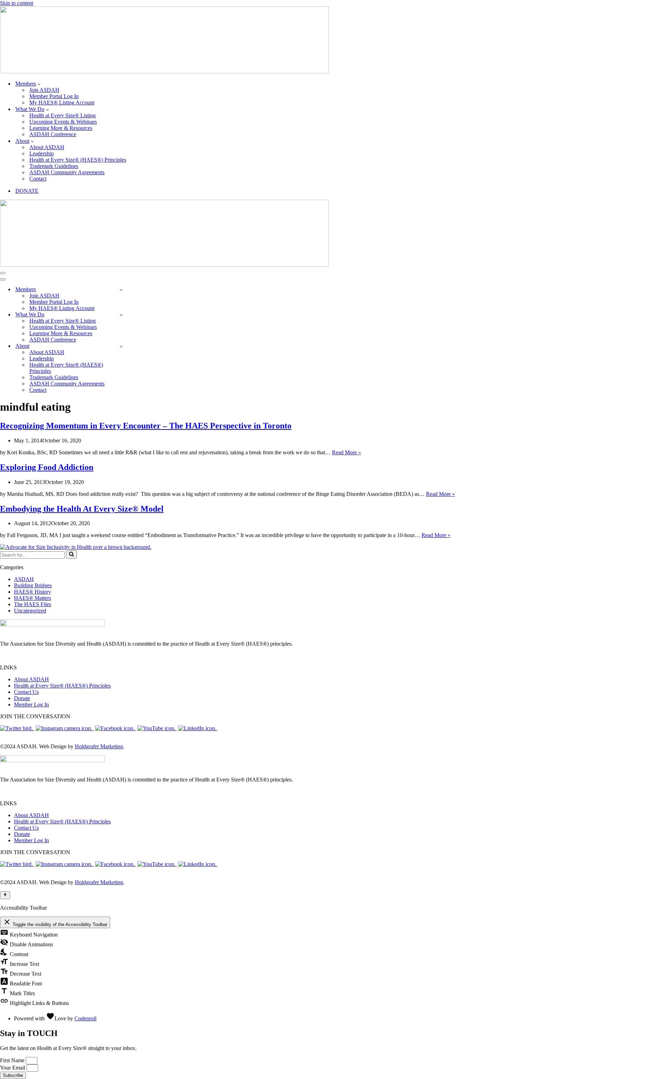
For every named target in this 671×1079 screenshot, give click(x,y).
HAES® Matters (32, 598)
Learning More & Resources (60, 128)
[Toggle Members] (121, 290)
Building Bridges (33, 585)
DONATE (26, 191)
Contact (37, 179)
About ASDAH (46, 147)
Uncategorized (30, 611)
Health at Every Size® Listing (62, 115)
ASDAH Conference (52, 134)
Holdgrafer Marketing (99, 746)
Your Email (13, 1068)
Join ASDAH (44, 90)
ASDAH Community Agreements (66, 172)
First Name (13, 1060)
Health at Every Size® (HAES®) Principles (77, 160)
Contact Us (26, 692)
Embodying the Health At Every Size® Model (82, 508)
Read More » (346, 452)
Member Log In (31, 704)
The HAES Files (32, 604)
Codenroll (85, 1018)
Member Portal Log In (54, 96)
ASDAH (24, 579)
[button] (39, 84)
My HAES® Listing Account (61, 102)
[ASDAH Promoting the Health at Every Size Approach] (164, 71)
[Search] (71, 554)
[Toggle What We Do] (121, 315)
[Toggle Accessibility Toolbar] (5, 895)
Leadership (41, 153)
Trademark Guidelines (53, 166)
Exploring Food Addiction (46, 467)
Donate (22, 698)
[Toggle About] (121, 346)
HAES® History (32, 592)
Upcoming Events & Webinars (63, 122)
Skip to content (16, 3)
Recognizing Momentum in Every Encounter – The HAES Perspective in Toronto (145, 425)
